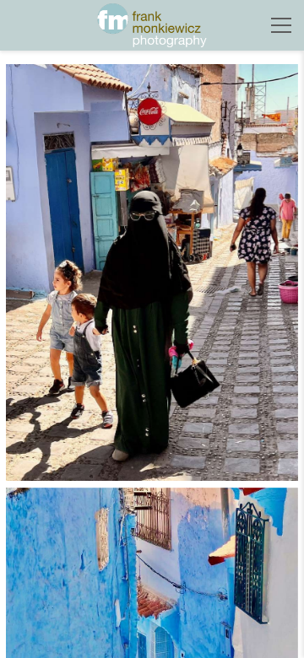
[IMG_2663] (152, 272)
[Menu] (281, 25)
